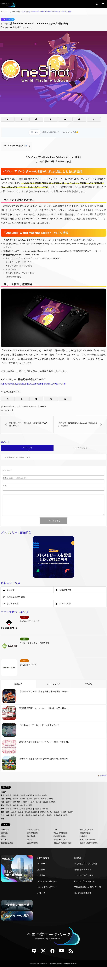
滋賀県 (37, 809)
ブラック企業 (65, 603)
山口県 (13, 812)
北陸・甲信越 (6, 799)
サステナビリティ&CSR (84, 881)
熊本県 (34, 815)
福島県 (44, 795)
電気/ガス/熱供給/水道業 (62, 843)
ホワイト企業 (12, 603)
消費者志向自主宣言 (82, 869)
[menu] (103, 4)
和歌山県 (45, 809)
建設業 (3, 836)
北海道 (3, 792)
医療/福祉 (4, 833)
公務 (55, 830)
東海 (2, 805)
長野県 (50, 799)
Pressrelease (9, 407)
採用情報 (41, 869)
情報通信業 (31, 836)
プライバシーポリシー (47, 881)
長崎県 (27, 815)
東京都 (8, 802)
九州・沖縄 (5, 815)
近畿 (2, 809)
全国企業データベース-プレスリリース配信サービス (47, 963)
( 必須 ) (7, 470)
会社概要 (78, 858)
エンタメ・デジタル (22, 407)
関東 (2, 802)
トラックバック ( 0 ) (80, 448)
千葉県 (31, 802)
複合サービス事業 (60, 840)
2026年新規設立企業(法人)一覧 (87, 887)
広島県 (20, 812)
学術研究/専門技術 (60, 833)
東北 (2, 795)
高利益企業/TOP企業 (16, 597)
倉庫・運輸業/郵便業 (87, 840)
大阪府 (8, 809)
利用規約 (41, 875)
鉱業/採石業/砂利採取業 (89, 843)
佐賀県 (20, 815)
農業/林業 (4, 840)
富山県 (22, 799)
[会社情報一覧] (17, 868)
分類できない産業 (86, 830)
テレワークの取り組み (83, 875)
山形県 (37, 795)
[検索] (96, 4)
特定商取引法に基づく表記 (85, 863)
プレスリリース (8, 19)
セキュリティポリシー (47, 887)
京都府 (15, 809)
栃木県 (38, 802)
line (35, 951)
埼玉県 (24, 802)
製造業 (29, 840)
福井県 (36, 799)
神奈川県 (16, 802)
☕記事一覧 (102, 776)
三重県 (29, 805)
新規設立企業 (65, 590)
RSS (71, 951)
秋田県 (29, 795)
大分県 (42, 815)
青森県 (8, 795)
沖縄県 (65, 815)
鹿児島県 (57, 815)
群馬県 (52, 802)
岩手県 (15, 795)
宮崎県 (49, 815)
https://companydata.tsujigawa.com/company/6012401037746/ (33, 384)
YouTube (62, 951)
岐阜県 (22, 805)
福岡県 (13, 815)
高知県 (70, 812)
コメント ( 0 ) (27, 448)
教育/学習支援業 (60, 836)
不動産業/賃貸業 (33, 830)
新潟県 (15, 799)
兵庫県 (22, 809)
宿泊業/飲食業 (85, 833)
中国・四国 (5, 812)
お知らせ (41, 893)
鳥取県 (42, 812)
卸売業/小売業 (32, 833)
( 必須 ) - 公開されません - (15, 478)
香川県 (49, 812)
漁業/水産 (83, 836)
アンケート (42, 863)
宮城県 (22, 795)
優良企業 (10, 590)
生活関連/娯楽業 (7, 843)
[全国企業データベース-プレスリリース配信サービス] (8, 4)
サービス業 (5, 830)
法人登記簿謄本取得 (82, 893)
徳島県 (56, 812)
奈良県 (29, 809)
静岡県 (15, 805)
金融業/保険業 (32, 843)
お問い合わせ (43, 858)
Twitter (44, 951)
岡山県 (27, 812)
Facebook (53, 951)
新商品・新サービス (38, 407)
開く (27, 146)
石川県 (29, 799)
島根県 (34, 812)
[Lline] (36, 119)
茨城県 (45, 802)
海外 (2, 819)
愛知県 (8, 805)
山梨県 (43, 799)
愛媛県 (63, 812)
